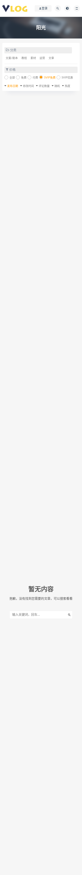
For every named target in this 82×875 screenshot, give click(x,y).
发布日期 (12, 86)
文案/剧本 (12, 58)
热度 (67, 86)
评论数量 (44, 86)
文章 (51, 58)
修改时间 (28, 86)
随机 (57, 86)
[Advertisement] (41, 138)
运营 (42, 58)
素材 (33, 58)
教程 (24, 58)
